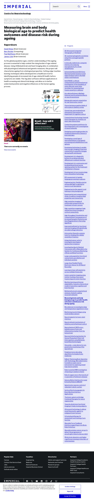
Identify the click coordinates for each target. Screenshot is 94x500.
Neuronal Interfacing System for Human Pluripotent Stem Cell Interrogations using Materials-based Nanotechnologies (75, 339)
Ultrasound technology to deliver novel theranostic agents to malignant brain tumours (75, 411)
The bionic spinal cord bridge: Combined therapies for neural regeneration (75, 399)
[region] (47, 491)
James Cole (8, 57)
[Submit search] (78, 6)
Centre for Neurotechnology (17, 13)
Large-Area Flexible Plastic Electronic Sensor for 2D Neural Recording (75, 265)
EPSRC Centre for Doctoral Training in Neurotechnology (19, 21)
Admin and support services (57, 460)
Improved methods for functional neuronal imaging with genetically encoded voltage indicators (76, 228)
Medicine (29, 462)
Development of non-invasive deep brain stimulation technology (76, 173)
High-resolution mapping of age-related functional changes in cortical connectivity (75, 210)
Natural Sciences (32, 465)
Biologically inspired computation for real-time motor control (76, 101)
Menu (85, 6)
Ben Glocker (8, 51)
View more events (10, 150)
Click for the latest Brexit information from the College (44, 128)
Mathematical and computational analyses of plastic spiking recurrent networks (76, 293)
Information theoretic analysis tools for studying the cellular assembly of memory (75, 235)
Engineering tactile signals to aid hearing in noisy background (75, 190)
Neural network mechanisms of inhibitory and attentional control (76, 323)
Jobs (5, 465)
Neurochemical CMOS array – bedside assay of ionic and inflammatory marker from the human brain (75, 330)
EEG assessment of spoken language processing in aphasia (75, 178)
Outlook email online (11, 469)
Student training (45, 19)
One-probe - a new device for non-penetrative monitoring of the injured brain (75, 347)
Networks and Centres (55, 462)
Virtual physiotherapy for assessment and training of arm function (75, 418)
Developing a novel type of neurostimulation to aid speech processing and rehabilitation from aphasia (76, 141)
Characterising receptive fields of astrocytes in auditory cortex (76, 106)
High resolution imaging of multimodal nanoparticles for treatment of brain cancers (74, 203)
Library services (9, 467)
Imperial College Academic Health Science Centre (79, 461)
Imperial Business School (34, 467)
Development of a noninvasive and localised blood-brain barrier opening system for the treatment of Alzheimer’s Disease (76, 166)
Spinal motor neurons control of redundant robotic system (75, 386)
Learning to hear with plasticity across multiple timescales (75, 271)
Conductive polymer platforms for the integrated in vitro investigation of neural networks (76, 126)
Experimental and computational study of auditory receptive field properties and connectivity (75, 196)
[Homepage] (27, 6)
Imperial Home (8, 19)
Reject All (70, 491)
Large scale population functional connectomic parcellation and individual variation (76, 258)
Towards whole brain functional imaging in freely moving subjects (76, 405)
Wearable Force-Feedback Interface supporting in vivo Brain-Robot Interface (76, 425)
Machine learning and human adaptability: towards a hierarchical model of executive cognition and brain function (76, 285)
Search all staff (53, 467)
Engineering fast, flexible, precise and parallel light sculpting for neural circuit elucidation (75, 184)
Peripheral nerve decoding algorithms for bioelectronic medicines (74, 354)
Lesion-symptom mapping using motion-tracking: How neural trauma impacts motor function (75, 277)
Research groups (18, 19)
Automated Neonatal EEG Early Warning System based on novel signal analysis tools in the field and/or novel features (75, 74)
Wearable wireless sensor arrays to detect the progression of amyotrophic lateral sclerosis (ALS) (76, 432)
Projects (38, 21)
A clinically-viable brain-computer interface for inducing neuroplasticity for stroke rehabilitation (76, 65)
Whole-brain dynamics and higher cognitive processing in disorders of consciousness (76, 439)
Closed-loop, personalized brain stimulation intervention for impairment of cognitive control (75, 112)
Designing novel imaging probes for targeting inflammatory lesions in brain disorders (76, 133)
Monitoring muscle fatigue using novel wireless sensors (75, 313)
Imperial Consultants (77, 473)
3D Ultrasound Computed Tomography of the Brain (73, 52)
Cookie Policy (9, 490)
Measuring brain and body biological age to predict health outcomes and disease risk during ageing (31, 23)
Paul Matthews (10, 54)
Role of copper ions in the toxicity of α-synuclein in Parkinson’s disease (76, 376)
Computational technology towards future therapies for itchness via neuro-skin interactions (76, 119)
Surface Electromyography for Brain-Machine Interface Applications (75, 392)
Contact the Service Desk (12, 462)
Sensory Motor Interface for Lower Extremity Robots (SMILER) (76, 381)
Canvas (6, 460)
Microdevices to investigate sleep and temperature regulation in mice (76, 308)
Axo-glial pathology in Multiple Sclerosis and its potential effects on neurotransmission (76, 95)
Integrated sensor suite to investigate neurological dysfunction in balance (73, 242)
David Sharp (8, 49)
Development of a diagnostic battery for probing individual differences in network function (75, 158)
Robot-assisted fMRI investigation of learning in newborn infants (76, 371)
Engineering (30, 460)
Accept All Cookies (70, 496)
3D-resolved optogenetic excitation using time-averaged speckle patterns (76, 57)
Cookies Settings (70, 486)
